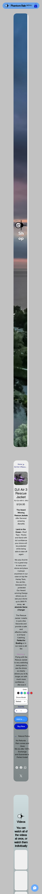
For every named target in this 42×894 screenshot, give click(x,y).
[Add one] (16, 710)
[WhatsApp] (25, 767)
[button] (35, 5)
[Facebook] (21, 767)
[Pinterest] (17, 767)
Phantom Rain (18, 5)
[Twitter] (21, 776)
